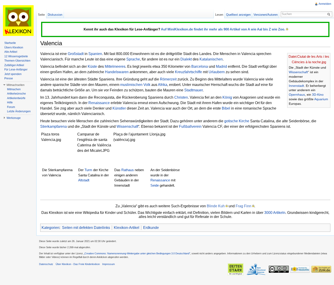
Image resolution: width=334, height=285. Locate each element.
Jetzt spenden (13, 74)
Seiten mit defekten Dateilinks (86, 228)
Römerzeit (168, 79)
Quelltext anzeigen (238, 14)
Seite (41, 14)
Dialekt (186, 59)
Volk (146, 85)
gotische (231, 121)
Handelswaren (117, 72)
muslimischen (131, 85)
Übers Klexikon (13, 47)
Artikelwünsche (16, 93)
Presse (8, 78)
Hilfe (10, 102)
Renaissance (99, 103)
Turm (88, 170)
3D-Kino (318, 94)
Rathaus (127, 170)
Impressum (108, 264)
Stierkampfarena (53, 126)
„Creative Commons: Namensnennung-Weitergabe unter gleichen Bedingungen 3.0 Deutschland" (137, 253)
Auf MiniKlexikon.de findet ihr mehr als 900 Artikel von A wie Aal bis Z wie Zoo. (223, 29)
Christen (181, 97)
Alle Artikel (10, 51)
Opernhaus (297, 94)
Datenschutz (46, 264)
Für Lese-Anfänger (15, 69)
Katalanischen (211, 59)
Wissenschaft (298, 72)
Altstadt (83, 180)
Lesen (219, 14)
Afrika (162, 85)
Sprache (133, 59)
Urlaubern (217, 72)
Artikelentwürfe (16, 98)
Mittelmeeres (115, 66)
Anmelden (325, 3)
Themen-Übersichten (17, 60)
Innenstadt (296, 86)
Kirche (244, 121)
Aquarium (321, 99)
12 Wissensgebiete (16, 56)
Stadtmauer (193, 90)
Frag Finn (243, 206)
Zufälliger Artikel (14, 65)
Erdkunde (151, 228)
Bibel (226, 108)
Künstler (119, 108)
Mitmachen (14, 89)
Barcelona (199, 66)
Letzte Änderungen (19, 111)
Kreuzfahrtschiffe (188, 72)
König (227, 97)
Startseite (10, 43)
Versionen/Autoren (266, 14)
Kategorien (50, 228)
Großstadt (76, 54)
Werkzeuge (14, 118)
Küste (92, 66)
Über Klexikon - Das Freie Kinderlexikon (78, 264)
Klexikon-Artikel (126, 228)
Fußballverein (190, 126)
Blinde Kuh (216, 206)
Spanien (95, 54)
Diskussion (55, 14)
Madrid (221, 66)
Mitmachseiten (16, 85)
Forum (11, 107)
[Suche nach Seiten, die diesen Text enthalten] (329, 14)
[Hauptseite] (18, 20)
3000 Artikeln (274, 213)
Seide (154, 185)
